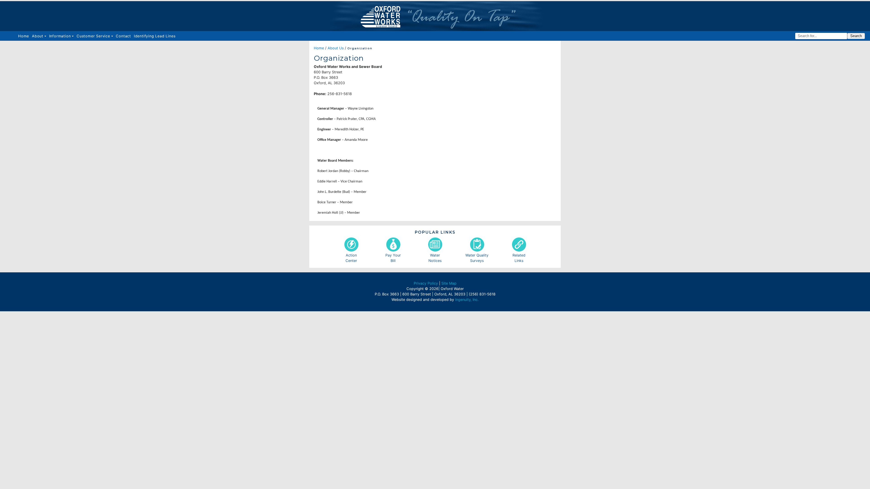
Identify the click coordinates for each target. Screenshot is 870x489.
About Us (336, 48)
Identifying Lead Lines (155, 36)
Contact (123, 36)
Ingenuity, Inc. (466, 299)
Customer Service (93, 36)
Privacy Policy (426, 283)
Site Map (449, 283)
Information (60, 36)
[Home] (435, 16)
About (37, 36)
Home (24, 36)
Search (856, 36)
